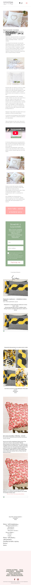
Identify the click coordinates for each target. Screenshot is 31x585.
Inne (4, 545)
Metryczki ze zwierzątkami (10, 528)
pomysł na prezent (22, 437)
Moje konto (10, 571)
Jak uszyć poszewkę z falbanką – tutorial (14, 436)
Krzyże (9, 534)
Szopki (9, 536)
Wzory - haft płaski (8, 538)
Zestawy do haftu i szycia (10, 541)
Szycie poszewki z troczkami (11, 30)
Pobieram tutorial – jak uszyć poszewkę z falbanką (15, 494)
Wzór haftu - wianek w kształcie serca (15, 210)
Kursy (4, 543)
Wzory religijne (9, 533)
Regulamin (19, 571)
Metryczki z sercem (13, 531)
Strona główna (11, 570)
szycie (16, 302)
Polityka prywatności (14, 574)
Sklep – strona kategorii (14, 575)
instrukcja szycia (13, 437)
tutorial (8, 439)
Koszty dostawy (14, 573)
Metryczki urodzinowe (11, 526)
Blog (21, 570)
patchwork (11, 302)
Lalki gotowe (7, 539)
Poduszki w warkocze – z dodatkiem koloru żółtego (15, 299)
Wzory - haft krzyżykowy (10, 524)
